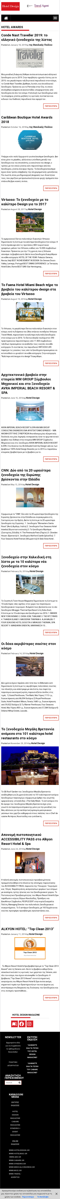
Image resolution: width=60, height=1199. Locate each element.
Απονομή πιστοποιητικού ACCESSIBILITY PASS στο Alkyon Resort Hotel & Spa (26, 839)
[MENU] (55, 18)
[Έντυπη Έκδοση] (14, 1024)
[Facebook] (22, 1024)
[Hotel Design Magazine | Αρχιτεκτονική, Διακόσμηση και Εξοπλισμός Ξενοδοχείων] (6, 18)
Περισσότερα (28, 1197)
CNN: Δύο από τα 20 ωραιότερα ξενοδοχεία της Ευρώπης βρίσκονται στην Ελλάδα (26, 474)
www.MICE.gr (15, 1170)
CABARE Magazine (15, 1123)
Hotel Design (35, 209)
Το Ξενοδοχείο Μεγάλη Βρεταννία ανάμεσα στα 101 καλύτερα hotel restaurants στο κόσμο (27, 733)
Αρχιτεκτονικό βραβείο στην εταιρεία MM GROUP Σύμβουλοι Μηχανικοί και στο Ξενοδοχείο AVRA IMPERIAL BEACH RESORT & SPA (28, 384)
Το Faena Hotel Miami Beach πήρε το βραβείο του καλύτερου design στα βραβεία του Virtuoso (29, 289)
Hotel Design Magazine (15, 1114)
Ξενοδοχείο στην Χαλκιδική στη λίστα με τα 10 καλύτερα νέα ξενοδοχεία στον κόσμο (26, 561)
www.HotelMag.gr (15, 1154)
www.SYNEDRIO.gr (15, 1164)
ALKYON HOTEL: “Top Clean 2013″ (27, 929)
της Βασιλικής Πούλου (40, 45)
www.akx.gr (15, 1157)
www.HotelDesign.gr (15, 1150)
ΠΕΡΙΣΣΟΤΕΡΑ (51, 106)
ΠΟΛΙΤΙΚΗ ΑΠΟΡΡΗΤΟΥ (13, 1064)
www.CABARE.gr (15, 1160)
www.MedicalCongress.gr (15, 1167)
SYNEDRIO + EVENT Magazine (15, 1131)
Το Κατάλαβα (42, 1197)
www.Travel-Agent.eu (15, 1175)
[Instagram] (30, 1024)
